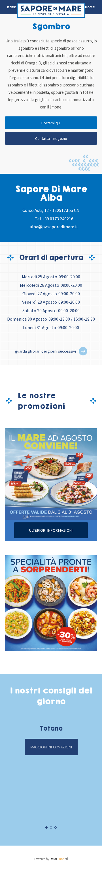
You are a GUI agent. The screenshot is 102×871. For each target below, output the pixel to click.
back (11, 7)
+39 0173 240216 (57, 218)
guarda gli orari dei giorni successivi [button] (45, 351)
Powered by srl (51, 859)
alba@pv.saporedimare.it (54, 226)
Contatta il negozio (51, 138)
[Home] (51, 11)
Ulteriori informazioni (51, 530)
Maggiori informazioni (51, 747)
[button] (83, 351)
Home (90, 7)
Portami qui (51, 122)
